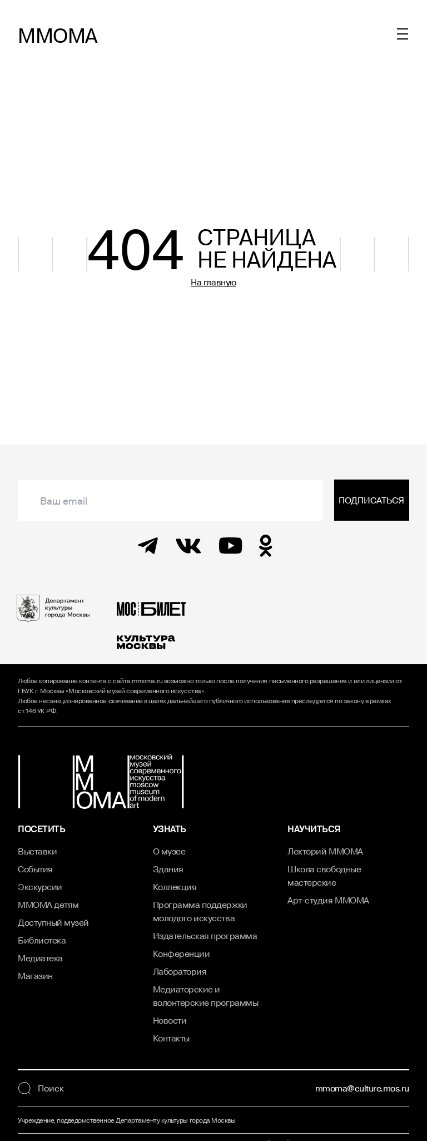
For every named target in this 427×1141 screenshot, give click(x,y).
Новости (170, 1020)
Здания (168, 869)
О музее (169, 851)
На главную (213, 282)
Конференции (181, 953)
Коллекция (175, 887)
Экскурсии (40, 887)
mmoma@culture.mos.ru (362, 1088)
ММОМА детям (48, 904)
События (35, 869)
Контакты (171, 1038)
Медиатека (40, 958)
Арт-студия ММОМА (328, 900)
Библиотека (42, 940)
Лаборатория (180, 971)
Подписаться (371, 500)
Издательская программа (205, 936)
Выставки (37, 851)
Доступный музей (53, 922)
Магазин (35, 976)
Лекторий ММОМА (325, 851)
